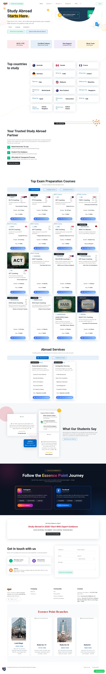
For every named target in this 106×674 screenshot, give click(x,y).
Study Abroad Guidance (40, 366)
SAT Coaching (36, 229)
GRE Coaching (60, 229)
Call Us (100, 3)
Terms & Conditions (58, 596)
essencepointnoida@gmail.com (88, 596)
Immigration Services (62, 366)
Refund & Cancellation (59, 598)
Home (41, 3)
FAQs (76, 3)
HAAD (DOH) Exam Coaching (61, 318)
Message (60, 562)
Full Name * (61, 549)
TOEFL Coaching (84, 200)
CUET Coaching (37, 259)
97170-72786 (42, 648)
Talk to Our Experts (13, 163)
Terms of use (87, 667)
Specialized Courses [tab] (68, 189)
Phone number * (81, 549)
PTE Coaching (36, 200)
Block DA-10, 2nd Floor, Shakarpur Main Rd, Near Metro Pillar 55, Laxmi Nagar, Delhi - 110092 (87, 599)
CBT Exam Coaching (85, 259)
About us (33, 591)
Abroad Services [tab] (43, 357)
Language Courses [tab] (50, 189)
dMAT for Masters (85, 229)
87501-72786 (19, 646)
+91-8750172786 (41, 561)
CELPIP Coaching (14, 229)
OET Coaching (60, 200)
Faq (54, 591)
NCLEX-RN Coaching (62, 259)
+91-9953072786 (18, 561)
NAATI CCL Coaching (86, 317)
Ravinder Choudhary (31, 667)
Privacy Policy (57, 594)
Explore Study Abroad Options (37, 31)
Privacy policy (95, 667)
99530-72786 (65, 648)
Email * (60, 556)
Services (58, 3)
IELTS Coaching (14, 200)
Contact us (33, 594)
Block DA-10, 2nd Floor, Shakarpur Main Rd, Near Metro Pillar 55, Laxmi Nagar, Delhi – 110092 (31, 570)
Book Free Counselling (16, 31)
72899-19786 (88, 648)
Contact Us (68, 3)
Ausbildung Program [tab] (60, 357)
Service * (79, 556)
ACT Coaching (13, 273)
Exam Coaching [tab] (35, 189)
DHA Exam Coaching (39, 303)
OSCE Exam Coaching (16, 303)
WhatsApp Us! (100, 671)
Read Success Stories (70, 439)
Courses (48, 3)
